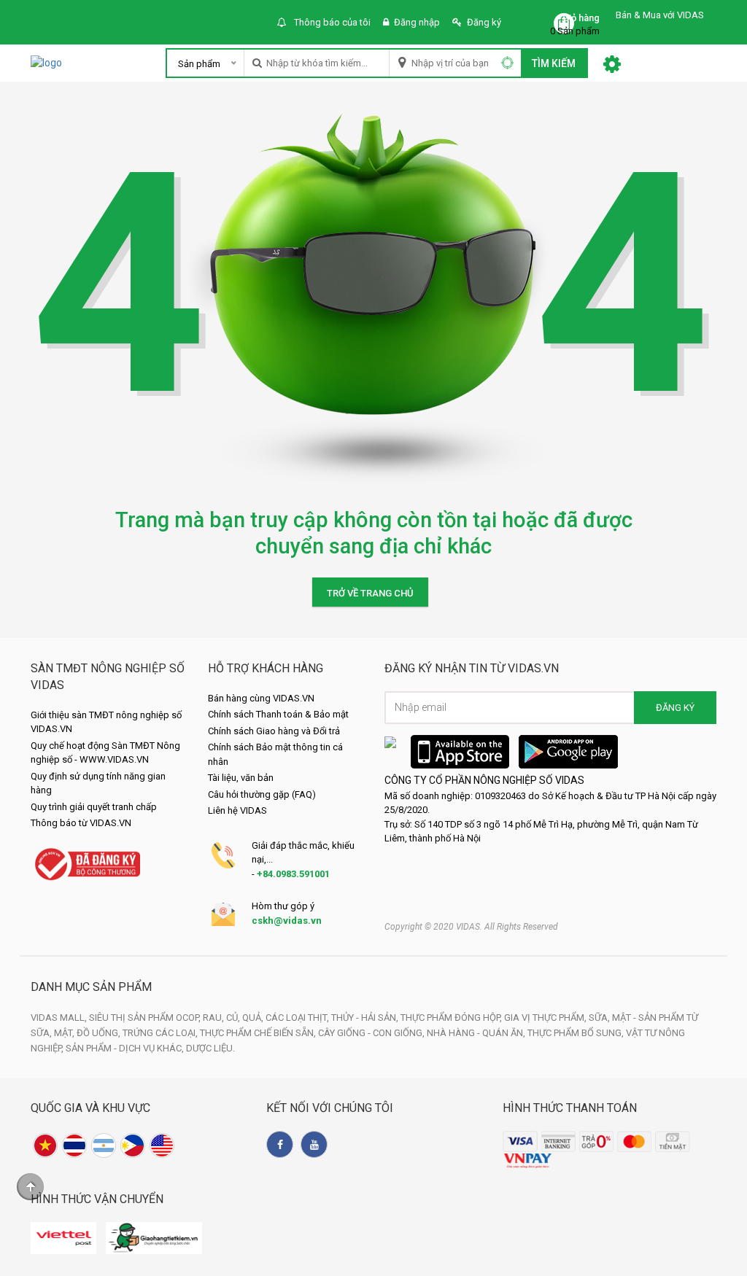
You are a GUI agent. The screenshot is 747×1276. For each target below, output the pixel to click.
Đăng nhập (417, 22)
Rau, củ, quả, (234, 1017)
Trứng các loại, (161, 1032)
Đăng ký (484, 22)
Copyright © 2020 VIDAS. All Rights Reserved (471, 927)
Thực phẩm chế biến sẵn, (259, 1032)
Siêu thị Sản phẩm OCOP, (146, 1017)
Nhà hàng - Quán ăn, (477, 1032)
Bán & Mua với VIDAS (660, 14)
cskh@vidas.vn (287, 920)
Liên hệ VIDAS (237, 810)
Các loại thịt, (298, 1017)
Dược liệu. (210, 1048)
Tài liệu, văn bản (241, 777)
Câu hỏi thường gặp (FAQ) (262, 794)
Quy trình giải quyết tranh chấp (94, 806)
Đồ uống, (100, 1032)
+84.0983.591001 (293, 873)
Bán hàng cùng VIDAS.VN (261, 698)
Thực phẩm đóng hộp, (452, 1017)
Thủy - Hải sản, (365, 1017)
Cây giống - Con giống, (372, 1032)
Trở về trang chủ (370, 593)
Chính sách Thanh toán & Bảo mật (278, 714)
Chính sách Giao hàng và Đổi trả (274, 730)
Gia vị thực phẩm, (546, 1017)
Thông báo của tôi (331, 22)
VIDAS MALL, (60, 1017)
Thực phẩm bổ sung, (576, 1032)
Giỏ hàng (581, 17)
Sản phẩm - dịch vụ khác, (126, 1048)
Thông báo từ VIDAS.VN (81, 822)
